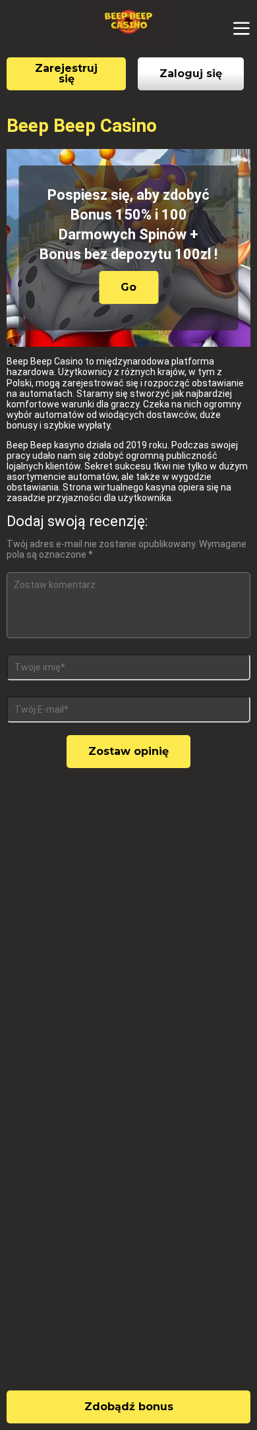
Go (128, 287)
